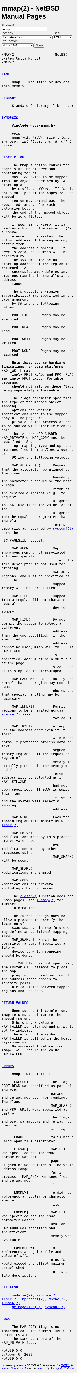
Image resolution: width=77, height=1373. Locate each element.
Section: (9, 33)
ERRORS (8, 1066)
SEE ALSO (10, 1287)
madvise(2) (22, 1295)
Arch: (60, 33)
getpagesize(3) (26, 1307)
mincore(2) (47, 1295)
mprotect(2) (33, 1299)
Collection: (10, 41)
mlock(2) (10, 825)
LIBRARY (9, 98)
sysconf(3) (63, 529)
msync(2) (57, 1299)
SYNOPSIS (10, 118)
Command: (9, 25)
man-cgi (41, 1368)
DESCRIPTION (13, 157)
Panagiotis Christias (62, 1368)
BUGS (6, 1319)
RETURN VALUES (15, 1003)
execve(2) (11, 714)
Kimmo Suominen (12, 1368)
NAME (6, 74)
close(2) (28, 896)
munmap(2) (46, 900)
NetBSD (65, 1365)
